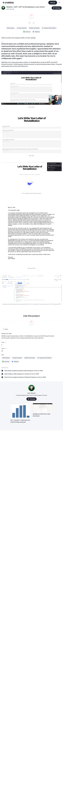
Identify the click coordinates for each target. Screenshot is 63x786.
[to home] (8, 3)
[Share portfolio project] (33, 22)
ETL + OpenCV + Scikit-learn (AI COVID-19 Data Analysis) (20, 421)
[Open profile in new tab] (3, 8)
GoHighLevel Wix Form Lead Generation (41, 415)
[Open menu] (59, 3)
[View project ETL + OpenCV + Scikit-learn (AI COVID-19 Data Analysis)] (20, 411)
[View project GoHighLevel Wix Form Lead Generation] (42, 407)
